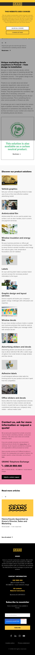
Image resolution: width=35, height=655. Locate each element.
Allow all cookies (17, 28)
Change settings (17, 32)
